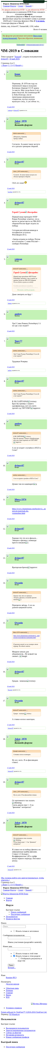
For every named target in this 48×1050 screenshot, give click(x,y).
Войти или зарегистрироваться (33, 1)
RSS (7, 997)
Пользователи (12, 917)
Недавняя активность (15, 1035)
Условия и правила (14, 1008)
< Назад (4, 65)
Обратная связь (12, 988)
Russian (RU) (11, 977)
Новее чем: (7, 946)
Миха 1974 (20, 499)
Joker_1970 (21, 121)
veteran (10, 110)
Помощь (9, 990)
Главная (9, 898)
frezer (17, 74)
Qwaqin (19, 583)
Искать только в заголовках (27, 931)
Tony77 (18, 341)
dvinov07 (4, 59)
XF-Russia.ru (14, 1014)
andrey (10, 370)
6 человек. (40, 21)
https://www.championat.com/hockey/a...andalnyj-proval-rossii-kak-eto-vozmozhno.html (27, 636)
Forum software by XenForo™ (24, 1012)
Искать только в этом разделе (27, 956)
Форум (9, 900)
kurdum (10, 192)
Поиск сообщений (18, 912)
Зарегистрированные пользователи (20, 1030)
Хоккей (18, 57)
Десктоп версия (12, 984)
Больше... (12, 968)
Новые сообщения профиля (17, 1037)
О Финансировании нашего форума (35, 44)
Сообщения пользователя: (14, 935)
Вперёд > (19, 65)
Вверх (8, 995)
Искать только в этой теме (26, 953)
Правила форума (13, 919)
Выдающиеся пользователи (17, 1028)
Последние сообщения (20, 914)
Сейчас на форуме (13, 1033)
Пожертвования (21, 44)
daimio (10, 303)
